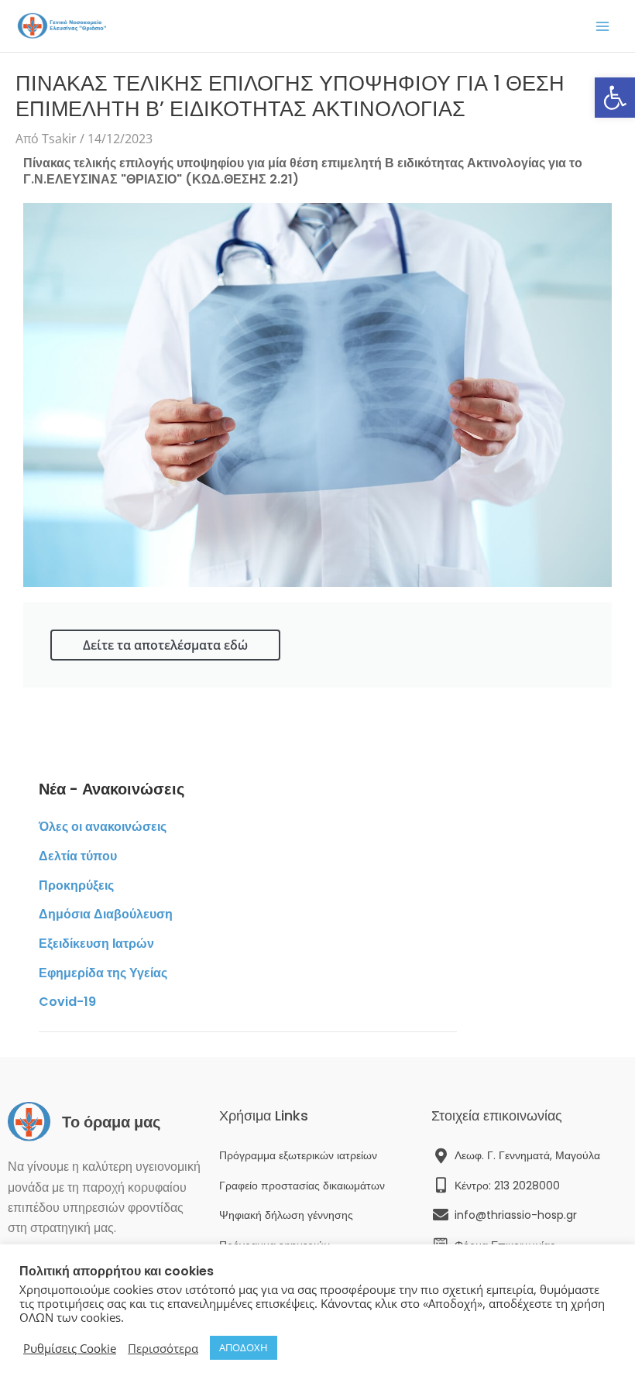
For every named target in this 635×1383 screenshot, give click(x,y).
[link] (615, 97)
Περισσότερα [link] (163, 1348)
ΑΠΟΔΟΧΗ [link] (243, 1347)
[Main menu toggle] (602, 26)
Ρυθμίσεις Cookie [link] (69, 1348)
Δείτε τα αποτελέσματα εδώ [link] (165, 645)
